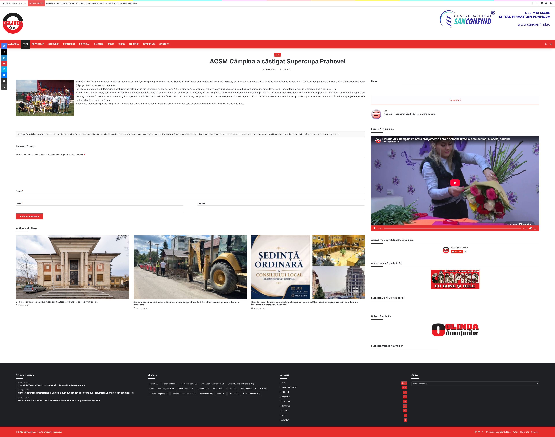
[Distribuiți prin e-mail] (4, 81)
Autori (515, 432)
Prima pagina (11, 44)
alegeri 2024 (170, 384)
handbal (231, 389)
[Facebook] (4, 46)
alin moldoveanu (189, 384)
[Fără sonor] (530, 228)
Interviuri (53, 44)
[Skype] (4, 69)
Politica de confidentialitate (498, 432)
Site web (201, 203)
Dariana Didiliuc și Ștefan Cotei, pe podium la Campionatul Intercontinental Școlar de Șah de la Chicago (92, 3)
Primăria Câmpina (158, 393)
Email (19, 203)
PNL (264, 389)
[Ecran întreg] (535, 228)
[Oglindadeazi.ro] (13, 23)
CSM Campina (185, 389)
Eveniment (69, 44)
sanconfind (206, 393)
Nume (19, 191)
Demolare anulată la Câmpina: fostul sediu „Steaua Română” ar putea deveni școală (57, 302)
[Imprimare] (4, 87)
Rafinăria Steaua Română (184, 393)
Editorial (84, 44)
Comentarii (455, 100)
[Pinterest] (4, 63)
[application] (455, 183)
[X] (4, 52)
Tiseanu (234, 393)
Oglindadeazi (270, 69)
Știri (25, 44)
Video (121, 44)
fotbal (217, 389)
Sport (111, 44)
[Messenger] (4, 75)
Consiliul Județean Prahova (241, 384)
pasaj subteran (248, 389)
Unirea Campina (251, 393)
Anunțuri (134, 44)
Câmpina (203, 389)
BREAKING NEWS (289, 387)
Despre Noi (149, 44)
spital (221, 393)
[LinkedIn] (4, 58)
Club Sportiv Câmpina (213, 384)
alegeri (154, 384)
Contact (164, 44)
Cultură (98, 44)
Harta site (524, 432)
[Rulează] (374, 228)
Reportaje (38, 44)
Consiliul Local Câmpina (161, 389)
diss (385, 111)
